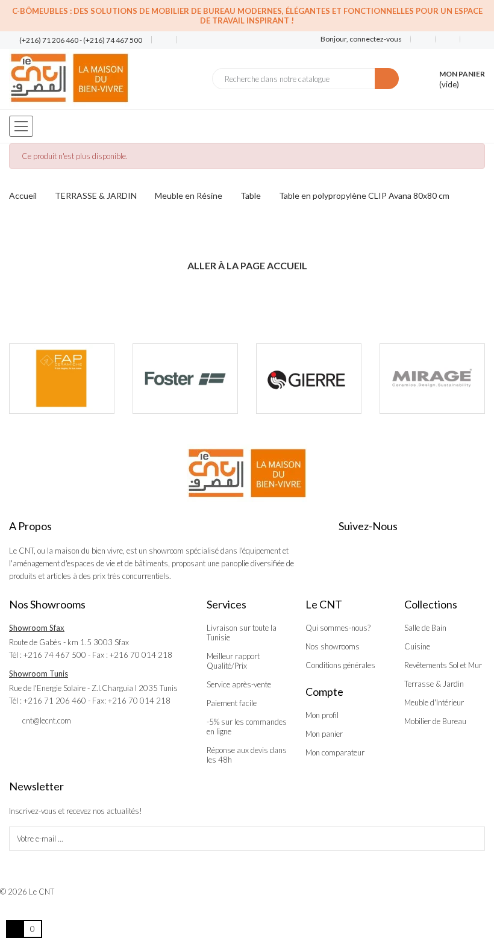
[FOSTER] (185, 379)
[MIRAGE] (432, 379)
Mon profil (322, 715)
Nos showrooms (332, 646)
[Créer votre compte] (468, 39)
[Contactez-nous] (159, 40)
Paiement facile (232, 703)
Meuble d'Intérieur (434, 702)
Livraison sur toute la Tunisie (242, 632)
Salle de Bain (425, 628)
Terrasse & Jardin (434, 684)
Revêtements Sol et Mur (443, 665)
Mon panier (324, 734)
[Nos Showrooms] (185, 40)
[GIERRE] (308, 379)
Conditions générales (340, 665)
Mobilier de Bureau (435, 721)
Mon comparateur (334, 752)
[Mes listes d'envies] (423, 39)
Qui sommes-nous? (337, 628)
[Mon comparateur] (448, 39)
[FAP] (61, 379)
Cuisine (417, 646)
